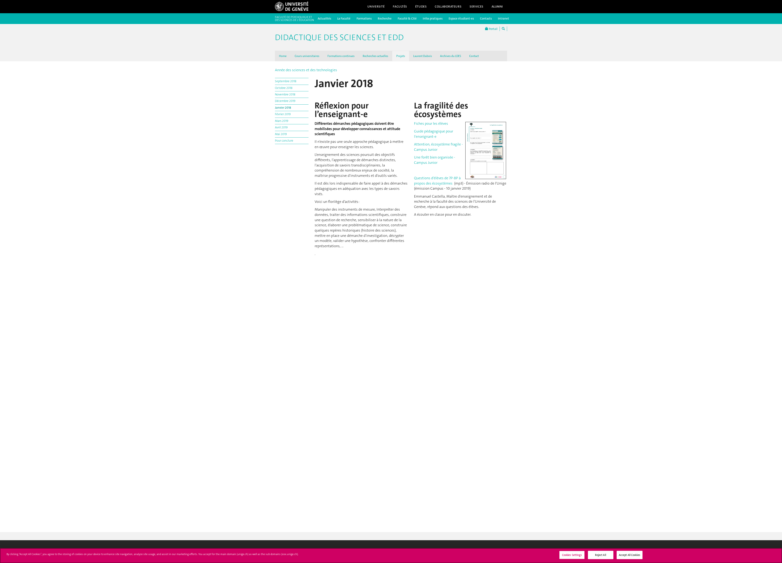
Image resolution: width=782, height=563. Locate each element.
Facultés (400, 6)
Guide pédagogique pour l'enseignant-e (433, 134)
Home (283, 56)
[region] (391, 555)
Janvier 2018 (283, 108)
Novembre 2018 (285, 94)
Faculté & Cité (407, 18)
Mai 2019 (281, 134)
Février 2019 (283, 114)
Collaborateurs (448, 6)
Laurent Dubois (422, 56)
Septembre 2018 (285, 81)
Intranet (503, 18)
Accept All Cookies (629, 555)
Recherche (385, 18)
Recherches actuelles (375, 56)
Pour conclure (284, 141)
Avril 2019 (281, 127)
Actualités (324, 18)
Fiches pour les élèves (431, 123)
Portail (493, 29)
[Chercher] (503, 28)
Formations (364, 18)
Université (376, 6)
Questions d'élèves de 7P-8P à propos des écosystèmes (437, 181)
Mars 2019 (281, 121)
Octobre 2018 (283, 88)
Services (476, 6)
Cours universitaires (307, 56)
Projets (400, 56)
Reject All (600, 555)
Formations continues (341, 56)
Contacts (486, 18)
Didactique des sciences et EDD (339, 37)
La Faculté (343, 18)
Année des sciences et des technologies (306, 70)
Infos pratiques (433, 18)
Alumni (497, 6)
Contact (474, 56)
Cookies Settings (572, 555)
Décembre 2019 (285, 101)
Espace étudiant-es (461, 18)
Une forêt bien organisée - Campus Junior (434, 160)
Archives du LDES (450, 56)
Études (421, 6)
